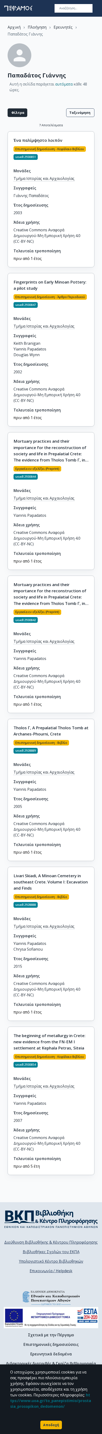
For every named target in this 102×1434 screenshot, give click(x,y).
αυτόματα (64, 84)
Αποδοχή (51, 1425)
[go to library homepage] (51, 1219)
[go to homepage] (18, 8)
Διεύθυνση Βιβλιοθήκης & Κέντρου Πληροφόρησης (51, 1242)
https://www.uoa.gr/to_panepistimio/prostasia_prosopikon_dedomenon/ (50, 1400)
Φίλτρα (17, 112)
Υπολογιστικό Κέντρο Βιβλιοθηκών (51, 1261)
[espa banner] (51, 1317)
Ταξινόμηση (79, 112)
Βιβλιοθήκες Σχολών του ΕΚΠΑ (51, 1251)
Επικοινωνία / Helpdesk (51, 1270)
